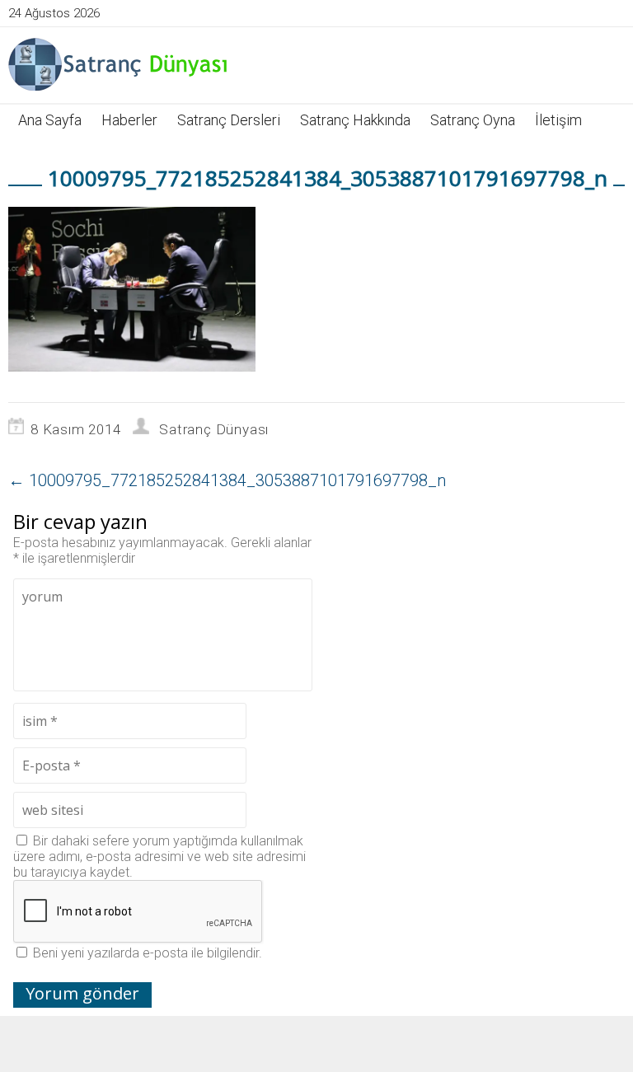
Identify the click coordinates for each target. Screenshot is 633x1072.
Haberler (129, 120)
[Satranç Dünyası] (119, 64)
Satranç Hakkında (355, 120)
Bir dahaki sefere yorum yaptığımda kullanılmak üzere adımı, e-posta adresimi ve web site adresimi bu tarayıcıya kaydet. (159, 856)
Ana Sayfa (50, 120)
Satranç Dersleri (228, 120)
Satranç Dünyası (214, 429)
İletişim (558, 120)
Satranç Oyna (472, 120)
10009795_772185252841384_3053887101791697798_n (227, 480)
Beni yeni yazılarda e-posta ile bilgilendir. (147, 953)
